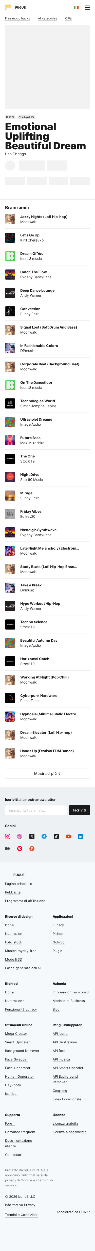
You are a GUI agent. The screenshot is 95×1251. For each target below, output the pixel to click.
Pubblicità (13, 892)
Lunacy (58, 925)
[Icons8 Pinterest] (20, 849)
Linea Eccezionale (67, 1099)
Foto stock (13, 942)
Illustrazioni (14, 934)
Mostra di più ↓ (47, 773)
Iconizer (11, 1094)
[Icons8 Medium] (8, 849)
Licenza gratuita (65, 1123)
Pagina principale (18, 884)
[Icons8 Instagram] (8, 836)
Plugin (58, 951)
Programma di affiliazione (25, 901)
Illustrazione (15, 1001)
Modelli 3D (13, 959)
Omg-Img (60, 1091)
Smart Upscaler (17, 1042)
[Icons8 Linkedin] (80, 836)
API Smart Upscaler (68, 1068)
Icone (9, 925)
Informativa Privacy (20, 1205)
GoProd (59, 942)
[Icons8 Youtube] (68, 836)
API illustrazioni (65, 1042)
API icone (60, 1033)
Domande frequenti (20, 1132)
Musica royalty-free (20, 951)
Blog (56, 1009)
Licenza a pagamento (70, 1132)
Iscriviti (79, 810)
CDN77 (84, 1212)
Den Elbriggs (15, 154)
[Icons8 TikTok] (56, 836)
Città (68, 18)
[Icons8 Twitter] (32, 836)
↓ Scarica (32, 165)
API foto (59, 1051)
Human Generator (19, 1076)
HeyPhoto (13, 1085)
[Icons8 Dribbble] (20, 836)
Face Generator (17, 1068)
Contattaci (13, 1155)
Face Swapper (16, 1059)
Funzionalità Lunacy (21, 1009)
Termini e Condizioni (21, 1215)
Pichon (58, 934)
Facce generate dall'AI (23, 968)
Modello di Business (69, 1001)
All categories (47, 18)
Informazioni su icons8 (71, 992)
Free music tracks (17, 18)
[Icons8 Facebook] (44, 836)
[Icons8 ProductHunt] (32, 849)
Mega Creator (16, 1033)
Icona (9, 992)
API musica (61, 1059)
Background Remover (22, 1051)
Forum (10, 1123)
